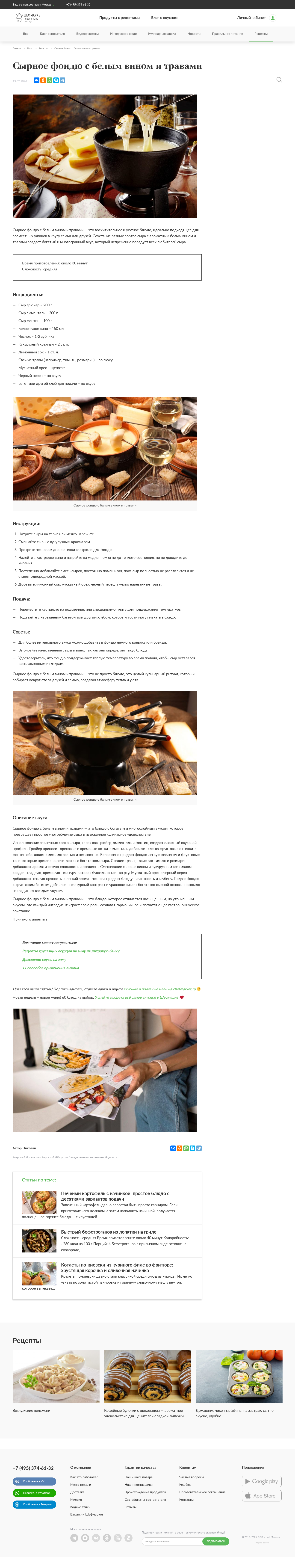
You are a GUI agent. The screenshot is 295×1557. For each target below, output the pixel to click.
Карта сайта (262, 1543)
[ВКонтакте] (36, 80)
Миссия (76, 1499)
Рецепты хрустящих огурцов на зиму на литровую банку (70, 951)
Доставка (77, 1492)
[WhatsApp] (49, 80)
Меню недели (80, 1484)
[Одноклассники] (43, 80)
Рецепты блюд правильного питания (80, 1157)
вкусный (19, 1157)
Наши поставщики (139, 1484)
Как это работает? (83, 1477)
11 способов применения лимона (50, 968)
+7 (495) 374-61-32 (78, 4)
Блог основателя (52, 34)
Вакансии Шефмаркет (86, 1514)
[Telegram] (62, 80)
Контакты (186, 1499)
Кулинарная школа (162, 34)
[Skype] (56, 80)
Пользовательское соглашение (202, 1492)
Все (25, 34)
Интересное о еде (123, 34)
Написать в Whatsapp (36, 1493)
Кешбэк (185, 1484)
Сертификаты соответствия (145, 1499)
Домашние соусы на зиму (44, 960)
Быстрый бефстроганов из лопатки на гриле (108, 1232)
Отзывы (130, 1507)
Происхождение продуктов (145, 1492)
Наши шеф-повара (139, 1477)
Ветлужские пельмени (31, 1410)
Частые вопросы (191, 1477)
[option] (56, 1384)
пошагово (34, 1157)
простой (48, 1157)
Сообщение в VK (33, 1481)
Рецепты (261, 34)
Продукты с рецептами (119, 18)
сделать (112, 1157)
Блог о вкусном (164, 18)
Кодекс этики (80, 1507)
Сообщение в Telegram (37, 1504)
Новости (194, 34)
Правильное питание (227, 34)
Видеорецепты (87, 34)
